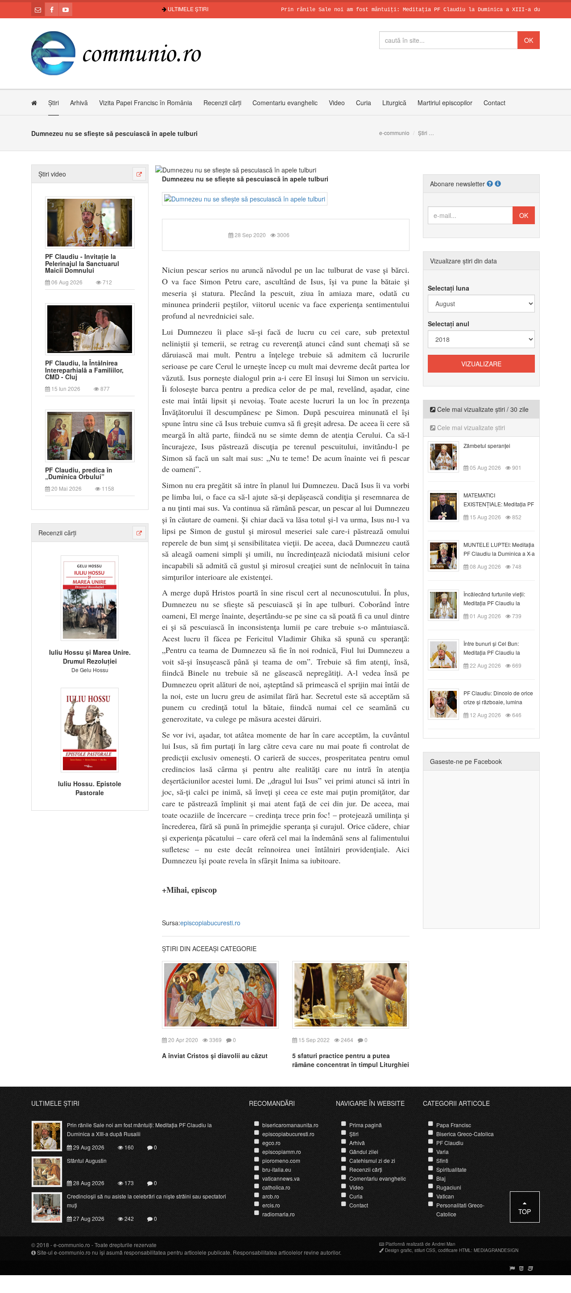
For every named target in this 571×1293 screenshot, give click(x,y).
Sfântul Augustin (87, 1160)
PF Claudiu (449, 1142)
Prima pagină (365, 1125)
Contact (494, 102)
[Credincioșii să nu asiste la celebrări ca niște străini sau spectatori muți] (51, 1206)
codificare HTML (454, 1250)
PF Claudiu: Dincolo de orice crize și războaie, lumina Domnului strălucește (498, 701)
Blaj (441, 1178)
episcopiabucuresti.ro (210, 922)
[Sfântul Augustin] (51, 1170)
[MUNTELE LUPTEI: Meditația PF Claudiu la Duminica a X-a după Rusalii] (448, 554)
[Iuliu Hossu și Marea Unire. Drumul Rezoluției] (90, 597)
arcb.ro (270, 1196)
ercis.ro (271, 1205)
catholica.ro (276, 1187)
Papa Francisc (453, 1125)
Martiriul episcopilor (445, 102)
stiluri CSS (424, 1250)
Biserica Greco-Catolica (465, 1133)
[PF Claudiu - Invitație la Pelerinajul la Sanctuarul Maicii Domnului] (90, 221)
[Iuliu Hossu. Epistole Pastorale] (90, 728)
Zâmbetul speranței (486, 445)
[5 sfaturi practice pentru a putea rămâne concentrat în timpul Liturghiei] (350, 993)
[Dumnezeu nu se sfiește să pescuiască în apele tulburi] (244, 197)
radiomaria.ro (278, 1214)
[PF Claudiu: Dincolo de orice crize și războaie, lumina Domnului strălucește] (448, 703)
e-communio (394, 132)
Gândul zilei (363, 1151)
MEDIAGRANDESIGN (496, 1250)
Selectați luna (448, 287)
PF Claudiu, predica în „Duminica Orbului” (78, 473)
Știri (53, 102)
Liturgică (394, 102)
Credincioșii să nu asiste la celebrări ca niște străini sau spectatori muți (146, 1200)
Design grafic (398, 1250)
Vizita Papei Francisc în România (145, 102)
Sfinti (442, 1160)
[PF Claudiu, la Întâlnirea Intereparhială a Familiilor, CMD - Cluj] (90, 328)
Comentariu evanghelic (285, 102)
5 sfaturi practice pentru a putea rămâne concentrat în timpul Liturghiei (350, 1060)
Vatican (445, 1196)
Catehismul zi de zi (372, 1160)
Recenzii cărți (222, 102)
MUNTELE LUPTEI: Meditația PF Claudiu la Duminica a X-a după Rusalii (499, 553)
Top (524, 1211)
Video (337, 102)
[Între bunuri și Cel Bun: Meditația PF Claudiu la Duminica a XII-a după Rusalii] (448, 653)
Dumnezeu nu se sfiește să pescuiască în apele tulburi (245, 178)
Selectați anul (448, 323)
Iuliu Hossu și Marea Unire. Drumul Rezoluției (90, 656)
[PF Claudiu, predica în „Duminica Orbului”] (90, 435)
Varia (442, 1151)
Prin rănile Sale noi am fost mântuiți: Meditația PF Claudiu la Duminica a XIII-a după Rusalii (401, 10)
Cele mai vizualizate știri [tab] (470, 427)
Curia (363, 102)
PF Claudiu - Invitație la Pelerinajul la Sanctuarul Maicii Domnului (82, 263)
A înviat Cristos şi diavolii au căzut (215, 1055)
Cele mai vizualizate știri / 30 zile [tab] (482, 409)
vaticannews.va (281, 1178)
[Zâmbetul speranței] (448, 456)
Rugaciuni (448, 1187)
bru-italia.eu (276, 1169)
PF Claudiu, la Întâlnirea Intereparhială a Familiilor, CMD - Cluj (84, 370)
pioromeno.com (281, 1160)
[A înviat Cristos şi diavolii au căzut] (220, 993)
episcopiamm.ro (281, 1151)
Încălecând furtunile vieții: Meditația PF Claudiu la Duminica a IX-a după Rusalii (498, 603)
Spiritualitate (451, 1169)
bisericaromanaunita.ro (290, 1125)
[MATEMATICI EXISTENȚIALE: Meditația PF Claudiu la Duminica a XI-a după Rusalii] (448, 505)
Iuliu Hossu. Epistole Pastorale (89, 788)
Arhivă (79, 102)
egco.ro (271, 1142)
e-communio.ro (72, 1244)
